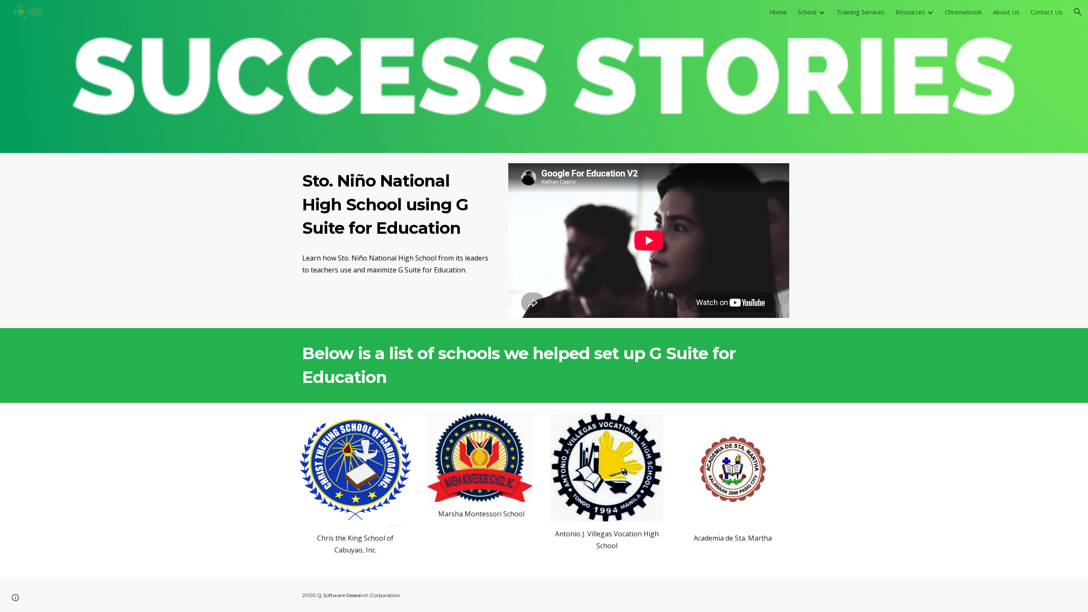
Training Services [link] (860, 12)
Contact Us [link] (1046, 12)
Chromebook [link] (963, 12)
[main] (397, 204)
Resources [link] (910, 12)
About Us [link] (1006, 12)
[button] (1078, 12)
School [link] (807, 12)
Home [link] (778, 12)
